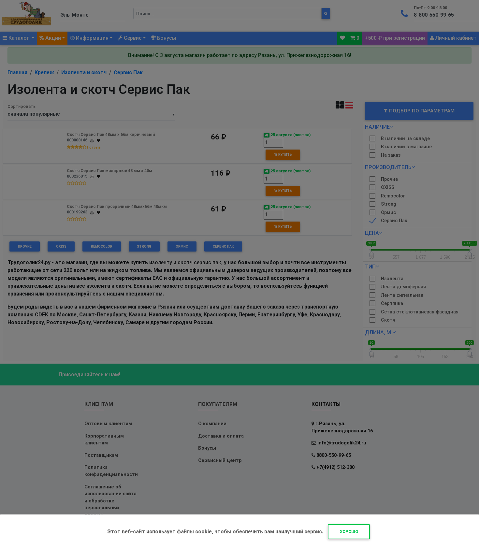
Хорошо (349, 531)
